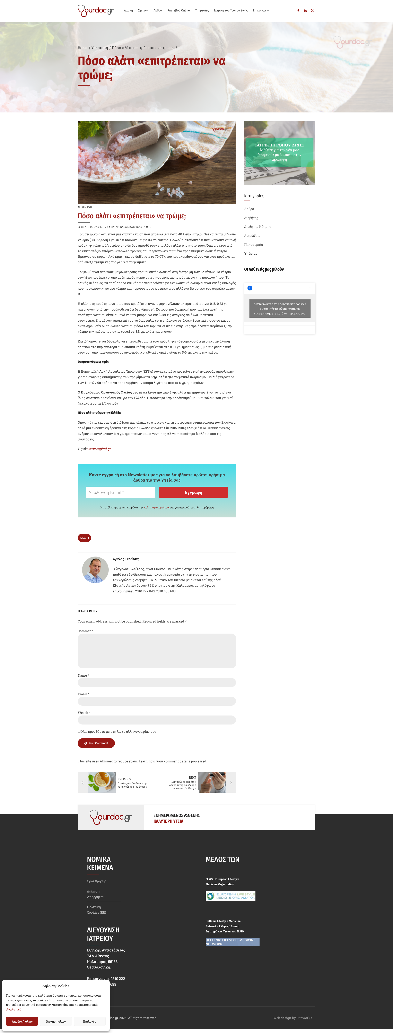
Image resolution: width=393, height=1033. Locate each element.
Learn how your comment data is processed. (173, 761)
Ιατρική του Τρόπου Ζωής (231, 10)
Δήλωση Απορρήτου (95, 894)
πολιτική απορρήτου (156, 507)
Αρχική (128, 10)
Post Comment (98, 743)
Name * (83, 675)
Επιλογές (89, 1021)
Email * (83, 694)
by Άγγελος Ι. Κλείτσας (126, 226)
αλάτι (84, 538)
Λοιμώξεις (252, 235)
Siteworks (304, 1018)
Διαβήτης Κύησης (257, 226)
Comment (85, 631)
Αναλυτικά (13, 1009)
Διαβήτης (251, 217)
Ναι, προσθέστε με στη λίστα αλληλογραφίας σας (118, 731)
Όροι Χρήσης (96, 881)
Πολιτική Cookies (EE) (96, 909)
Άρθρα (158, 10)
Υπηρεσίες (202, 10)
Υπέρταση (99, 47)
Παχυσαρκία (253, 244)
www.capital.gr (99, 449)
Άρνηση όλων (56, 1021)
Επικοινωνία (261, 10)
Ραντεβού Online (178, 10)
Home (83, 47)
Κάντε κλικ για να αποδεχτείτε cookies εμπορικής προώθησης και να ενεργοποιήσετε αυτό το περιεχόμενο (279, 308)
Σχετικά (143, 10)
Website (84, 712)
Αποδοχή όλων (22, 1021)
